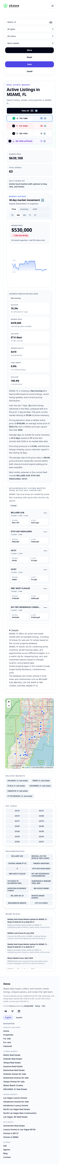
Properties (8, 1034)
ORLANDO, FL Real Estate (15, 1089)
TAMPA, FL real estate (41, 780)
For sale (7, 1038)
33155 (17, 842)
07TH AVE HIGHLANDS (41, 868)
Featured (7, 1046)
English (8, 1017)
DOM (35, 209)
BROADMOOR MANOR (17, 903)
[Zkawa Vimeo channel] (12, 1011)
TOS (43, 1006)
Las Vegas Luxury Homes (15, 1098)
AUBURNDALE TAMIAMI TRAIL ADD (41, 882)
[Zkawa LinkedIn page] (18, 1011)
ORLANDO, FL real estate (17, 780)
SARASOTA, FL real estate (17, 791)
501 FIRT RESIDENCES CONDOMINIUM (40, 875)
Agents (6, 1149)
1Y (30, 215)
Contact (7, 1157)
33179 (41, 821)
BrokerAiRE (28, 1006)
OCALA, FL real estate (16, 786)
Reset (29, 57)
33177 (17, 821)
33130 (41, 831)
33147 (17, 816)
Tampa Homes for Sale (14, 1081)
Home (6, 1031)
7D (12, 215)
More (29, 50)
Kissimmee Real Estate (14, 1070)
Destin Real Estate (11, 1055)
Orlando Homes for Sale (14, 1074)
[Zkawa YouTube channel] (5, 1011)
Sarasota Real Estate (13, 1066)
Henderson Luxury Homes (15, 1105)
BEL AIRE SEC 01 (17, 896)
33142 (41, 836)
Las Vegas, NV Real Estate (15, 1117)
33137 (17, 811)
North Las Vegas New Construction (19, 1113)
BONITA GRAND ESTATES (38, 897)
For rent (7, 1042)
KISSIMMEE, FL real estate (40, 786)
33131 (41, 811)
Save (29, 64)
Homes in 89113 (10, 1133)
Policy (37, 1006)
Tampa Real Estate (12, 1062)
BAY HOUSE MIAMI (41, 888)
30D (18, 215)
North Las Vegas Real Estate (16, 1109)
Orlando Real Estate (12, 1058)
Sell (5, 1145)
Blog (5, 1153)
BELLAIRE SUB (17, 856)
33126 (17, 831)
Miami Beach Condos (13, 1085)
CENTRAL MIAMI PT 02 (17, 863)
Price (14, 209)
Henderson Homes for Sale (16, 1101)
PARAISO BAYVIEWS (41, 863)
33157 (41, 842)
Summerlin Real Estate (14, 1125)
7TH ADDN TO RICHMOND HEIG (14, 882)
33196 (41, 826)
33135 (17, 836)
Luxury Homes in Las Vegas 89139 (19, 1129)
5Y (35, 215)
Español (19, 1017)
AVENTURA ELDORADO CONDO (16, 889)
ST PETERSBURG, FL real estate (19, 796)
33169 (41, 816)
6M (24, 215)
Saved (29, 71)
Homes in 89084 (10, 1137)
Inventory (24, 209)
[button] (13, 266)
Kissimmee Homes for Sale (16, 1077)
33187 (17, 826)
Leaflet (26, 767)
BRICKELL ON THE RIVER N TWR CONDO (40, 857)
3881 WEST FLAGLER (17, 874)
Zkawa (6, 983)
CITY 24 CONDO (41, 903)
